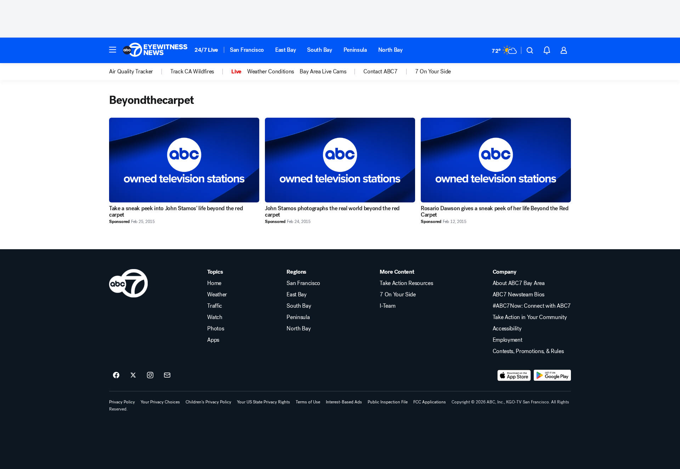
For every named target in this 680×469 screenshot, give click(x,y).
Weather (217, 294)
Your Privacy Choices (160, 402)
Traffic (214, 306)
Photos (215, 328)
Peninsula (355, 50)
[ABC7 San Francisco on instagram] (150, 375)
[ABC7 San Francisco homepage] (155, 50)
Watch (214, 317)
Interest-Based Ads (344, 402)
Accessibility (507, 328)
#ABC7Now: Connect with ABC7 (532, 306)
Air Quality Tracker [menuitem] (131, 71)
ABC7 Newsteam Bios (518, 294)
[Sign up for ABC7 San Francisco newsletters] (167, 375)
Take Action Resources (406, 283)
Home (214, 283)
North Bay (390, 50)
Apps (213, 340)
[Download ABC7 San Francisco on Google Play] (552, 375)
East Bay (285, 50)
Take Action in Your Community (530, 317)
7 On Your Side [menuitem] (433, 71)
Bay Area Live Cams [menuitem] (323, 71)
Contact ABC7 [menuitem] (380, 71)
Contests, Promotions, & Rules (528, 351)
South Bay (319, 50)
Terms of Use (308, 402)
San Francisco (247, 50)
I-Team (387, 306)
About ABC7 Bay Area (519, 283)
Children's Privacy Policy (208, 402)
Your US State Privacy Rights (263, 402)
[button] (112, 50)
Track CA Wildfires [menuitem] (192, 71)
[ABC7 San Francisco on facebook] (116, 375)
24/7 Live (206, 50)
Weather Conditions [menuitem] (270, 71)
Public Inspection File (388, 402)
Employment (507, 340)
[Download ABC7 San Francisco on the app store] (514, 375)
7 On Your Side (398, 294)
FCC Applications (429, 402)
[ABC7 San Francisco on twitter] (133, 375)
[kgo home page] (128, 283)
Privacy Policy (122, 402)
